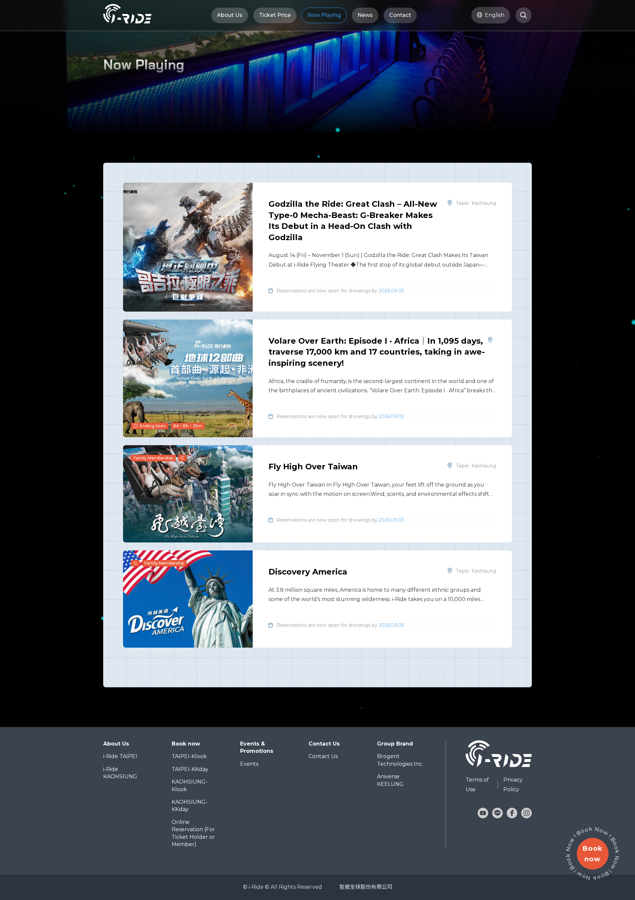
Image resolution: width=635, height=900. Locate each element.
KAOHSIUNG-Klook (190, 785)
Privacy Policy (513, 785)
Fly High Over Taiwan (313, 466)
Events (249, 764)
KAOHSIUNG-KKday (190, 805)
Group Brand (395, 744)
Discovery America (308, 572)
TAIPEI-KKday (190, 769)
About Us (229, 15)
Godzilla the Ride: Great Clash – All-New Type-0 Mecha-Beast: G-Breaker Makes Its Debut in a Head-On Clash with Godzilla (353, 220)
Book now (186, 744)
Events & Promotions (256, 747)
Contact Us (324, 744)
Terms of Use (477, 785)
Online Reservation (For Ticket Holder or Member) (193, 833)
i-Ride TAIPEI (120, 756)
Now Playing (324, 15)
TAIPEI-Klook (189, 756)
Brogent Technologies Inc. (400, 760)
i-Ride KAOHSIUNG (120, 773)
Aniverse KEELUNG (390, 780)
